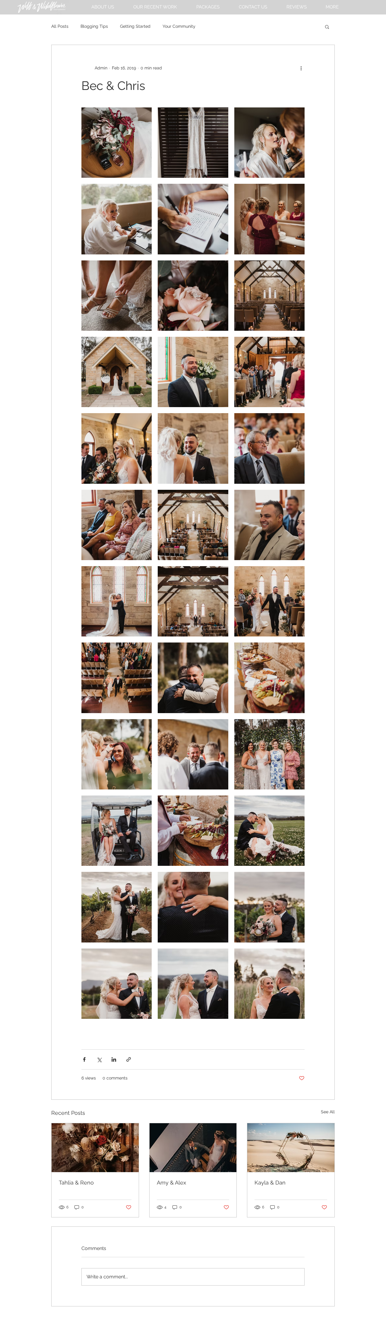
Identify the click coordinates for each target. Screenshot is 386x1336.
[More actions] (301, 68)
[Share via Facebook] (84, 1059)
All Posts (59, 26)
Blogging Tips (94, 26)
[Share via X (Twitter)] (99, 1059)
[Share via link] (128, 1059)
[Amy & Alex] (193, 1147)
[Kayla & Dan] (290, 1147)
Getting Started (135, 26)
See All (328, 1111)
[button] (332, 7)
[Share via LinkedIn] (114, 1059)
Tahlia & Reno (76, 1182)
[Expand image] (116, 142)
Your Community (179, 26)
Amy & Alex (171, 1182)
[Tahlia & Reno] (95, 1147)
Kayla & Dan (270, 1182)
